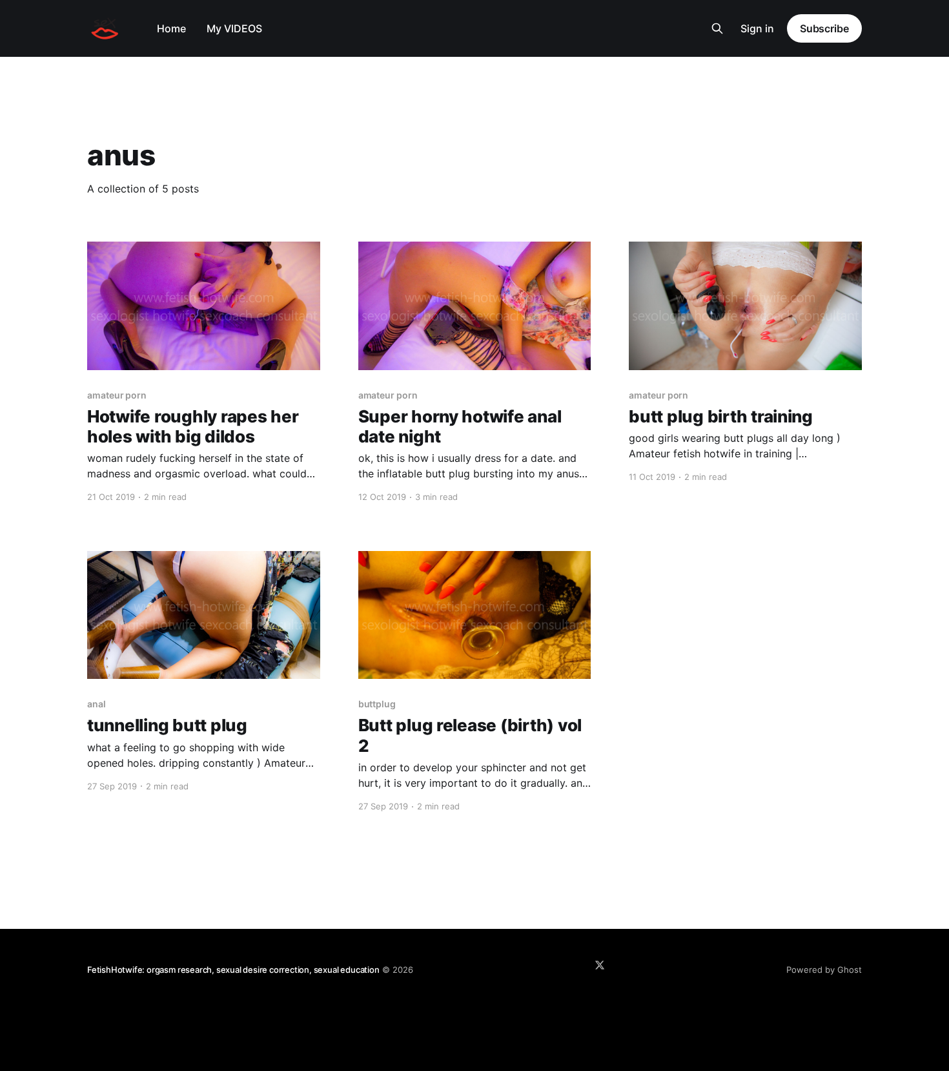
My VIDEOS (234, 28)
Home (171, 28)
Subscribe (824, 28)
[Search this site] (717, 28)
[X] (600, 965)
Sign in (757, 28)
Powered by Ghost (824, 969)
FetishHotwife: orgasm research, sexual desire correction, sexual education (233, 969)
